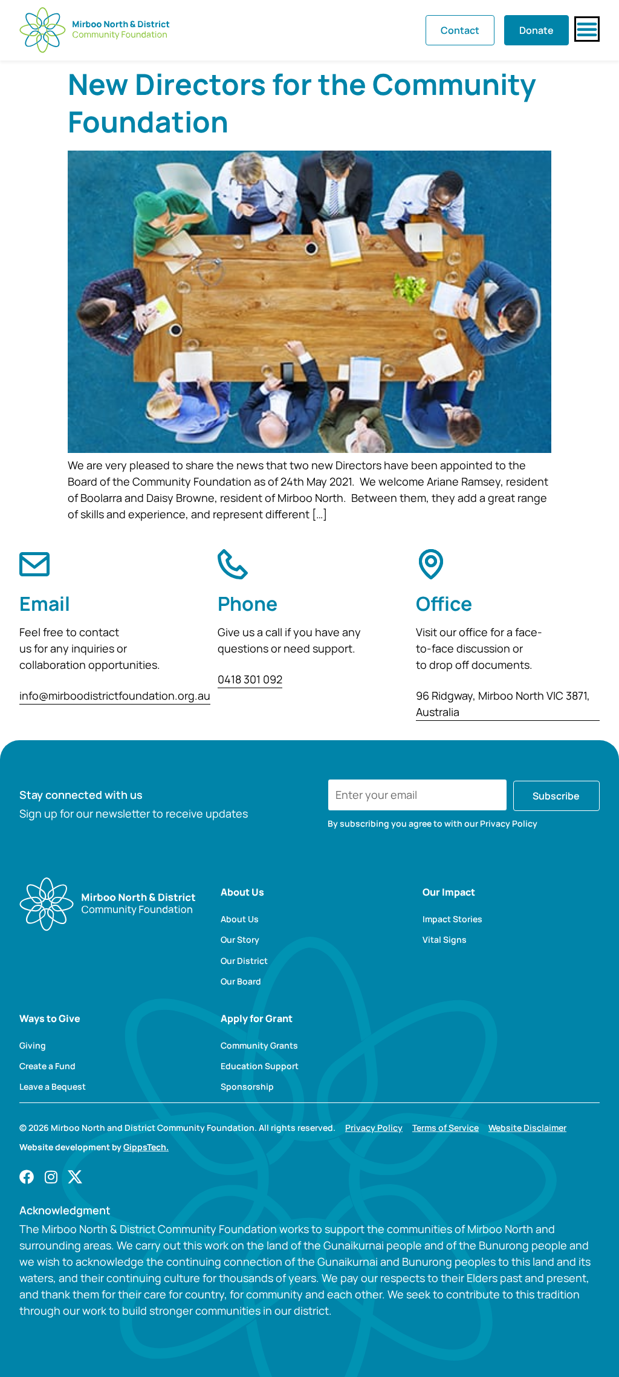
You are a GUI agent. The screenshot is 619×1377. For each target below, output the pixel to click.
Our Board (241, 981)
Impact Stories (452, 919)
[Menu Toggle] (587, 29)
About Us (240, 919)
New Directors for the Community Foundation (302, 102)
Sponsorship (247, 1086)
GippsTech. (146, 1147)
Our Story (240, 939)
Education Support (260, 1066)
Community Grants (259, 1045)
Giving (32, 1045)
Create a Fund (47, 1066)
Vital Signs (445, 939)
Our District (244, 960)
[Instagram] (51, 1177)
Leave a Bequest (52, 1086)
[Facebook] (26, 1177)
